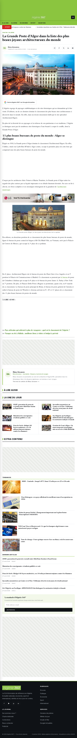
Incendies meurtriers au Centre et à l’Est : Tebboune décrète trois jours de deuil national (46, 27)
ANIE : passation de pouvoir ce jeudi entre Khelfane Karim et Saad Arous (29, 559)
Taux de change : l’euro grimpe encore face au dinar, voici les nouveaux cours (47, 540)
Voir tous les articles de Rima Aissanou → (26, 381)
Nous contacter (7, 723)
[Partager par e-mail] (73, 48)
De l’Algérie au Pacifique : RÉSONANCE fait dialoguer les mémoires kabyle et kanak (33, 588)
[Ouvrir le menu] (73, 17)
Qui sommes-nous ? (9, 713)
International (44, 703)
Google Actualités (46, 723)
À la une (5, 23)
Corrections (6, 720)
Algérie (14, 23)
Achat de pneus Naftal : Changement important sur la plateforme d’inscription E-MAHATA (43, 513)
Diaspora (42, 23)
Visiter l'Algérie (8, 32)
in (18, 703)
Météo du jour (45, 716)
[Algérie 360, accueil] (38, 17)
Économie (24, 23)
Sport (32, 23)
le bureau (64, 277)
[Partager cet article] (54, 48)
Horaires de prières (46, 713)
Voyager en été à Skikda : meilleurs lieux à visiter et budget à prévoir (31, 333)
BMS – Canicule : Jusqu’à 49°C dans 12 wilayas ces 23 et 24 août (46, 481)
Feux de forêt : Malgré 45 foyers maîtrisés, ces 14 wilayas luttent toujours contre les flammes (37, 573)
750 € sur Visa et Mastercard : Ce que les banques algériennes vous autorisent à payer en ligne (43, 527)
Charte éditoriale (8, 716)
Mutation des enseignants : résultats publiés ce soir (21, 566)
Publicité (5, 726)
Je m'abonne (10, 610)
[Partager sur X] (64, 48)
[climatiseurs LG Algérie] (38, 198)
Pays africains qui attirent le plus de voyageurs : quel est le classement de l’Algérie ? (37, 330)
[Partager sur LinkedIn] (68, 48)
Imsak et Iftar (44, 720)
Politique (43, 693)
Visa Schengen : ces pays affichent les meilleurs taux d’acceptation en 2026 (46, 498)
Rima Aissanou (13, 47)
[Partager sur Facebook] (59, 48)
